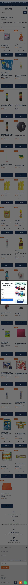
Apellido (2, 292)
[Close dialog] (26, 282)
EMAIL (2, 296)
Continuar (7, 299)
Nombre (2, 289)
